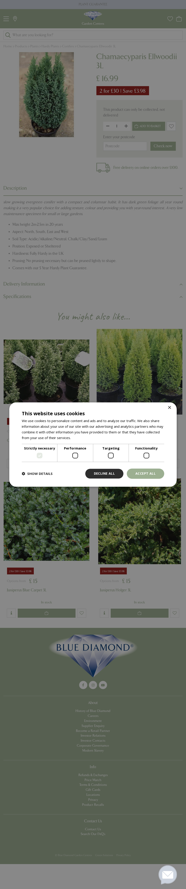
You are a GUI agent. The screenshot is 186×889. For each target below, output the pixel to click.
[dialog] (93, 444)
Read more (80, 437)
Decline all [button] (104, 473)
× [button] (169, 407)
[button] (37, 473)
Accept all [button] (145, 473)
